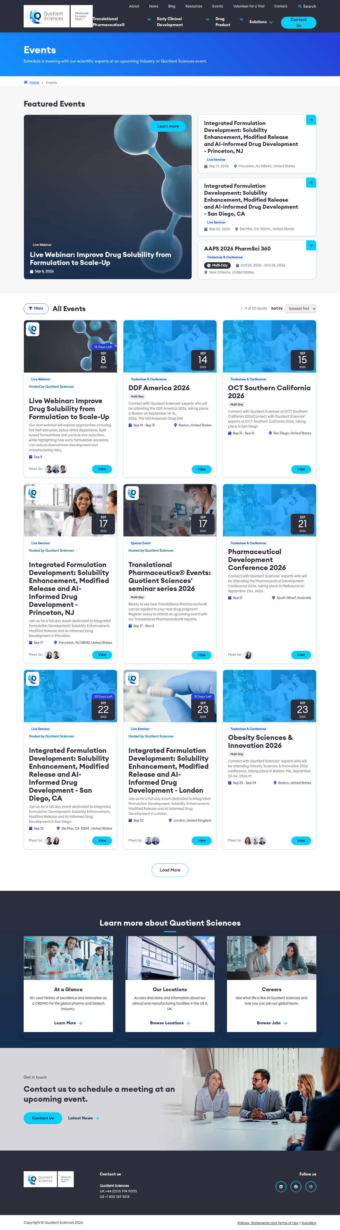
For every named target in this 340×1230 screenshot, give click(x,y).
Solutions (258, 22)
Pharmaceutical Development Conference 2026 (257, 559)
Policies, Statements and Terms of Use (267, 1223)
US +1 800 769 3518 (114, 1197)
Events (217, 6)
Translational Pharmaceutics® (109, 22)
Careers (280, 6)
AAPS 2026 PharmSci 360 (237, 249)
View (102, 469)
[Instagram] (310, 1186)
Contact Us (299, 23)
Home (34, 82)
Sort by (277, 308)
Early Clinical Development (170, 22)
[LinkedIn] (281, 1186)
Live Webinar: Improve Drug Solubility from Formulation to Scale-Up (69, 408)
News (153, 6)
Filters (38, 308)
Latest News (81, 1118)
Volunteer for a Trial (248, 6)
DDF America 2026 (159, 388)
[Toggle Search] (306, 6)
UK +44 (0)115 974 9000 (118, 1191)
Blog (171, 6)
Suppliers (308, 1223)
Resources (193, 6)
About (134, 6)
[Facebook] (295, 1186)
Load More (170, 870)
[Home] (58, 16)
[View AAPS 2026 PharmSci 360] (311, 245)
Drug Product (223, 22)
